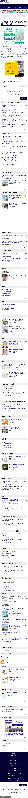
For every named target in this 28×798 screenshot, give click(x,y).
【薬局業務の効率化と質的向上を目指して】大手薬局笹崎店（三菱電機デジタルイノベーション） (18, 328)
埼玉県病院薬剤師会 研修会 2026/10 (11, 404)
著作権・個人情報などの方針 (14, 773)
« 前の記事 (5, 16)
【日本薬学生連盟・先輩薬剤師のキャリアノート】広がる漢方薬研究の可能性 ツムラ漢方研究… (18, 466)
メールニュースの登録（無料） (14, 94)
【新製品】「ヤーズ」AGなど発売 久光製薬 (12, 112)
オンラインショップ (6, 586)
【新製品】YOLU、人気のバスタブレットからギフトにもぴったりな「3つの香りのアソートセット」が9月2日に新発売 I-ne (14, 121)
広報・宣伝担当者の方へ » (21, 748)
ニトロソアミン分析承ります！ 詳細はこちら (13, 81)
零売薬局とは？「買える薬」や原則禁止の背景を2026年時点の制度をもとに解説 (18, 501)
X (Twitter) (8, 657)
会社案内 (14, 753)
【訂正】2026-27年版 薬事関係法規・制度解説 (12, 709)
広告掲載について (14, 765)
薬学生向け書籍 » (23, 475)
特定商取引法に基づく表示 (14, 778)
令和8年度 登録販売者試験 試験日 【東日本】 (13, 566)
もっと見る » (24, 129)
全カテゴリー (14, 7)
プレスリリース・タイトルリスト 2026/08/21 (13, 519)
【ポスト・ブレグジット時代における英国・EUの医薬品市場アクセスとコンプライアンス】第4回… (18, 366)
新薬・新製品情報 (8, 19)
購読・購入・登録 (23, 7)
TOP (2, 19)
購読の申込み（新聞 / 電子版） (14, 91)
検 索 (23, 98)
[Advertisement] (14, 222)
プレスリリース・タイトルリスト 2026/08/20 (13, 523)
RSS (7, 662)
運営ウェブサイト (14, 763)
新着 (9, 7)
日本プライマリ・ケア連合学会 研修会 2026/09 (13, 408)
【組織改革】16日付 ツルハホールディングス (13, 271)
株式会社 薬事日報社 (14, 791)
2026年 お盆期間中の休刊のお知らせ (17, 669)
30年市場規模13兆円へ (7, 289)
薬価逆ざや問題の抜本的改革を (9, 308)
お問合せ (14, 770)
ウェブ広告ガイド (6, 743)
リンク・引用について (14, 775)
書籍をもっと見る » (23, 701)
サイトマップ (14, 755)
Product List (14, 758)
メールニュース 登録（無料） (8, 590)
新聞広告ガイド (5, 745)
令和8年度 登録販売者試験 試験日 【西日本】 (13, 570)
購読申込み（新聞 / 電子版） (8, 582)
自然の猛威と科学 (6, 293)
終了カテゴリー (14, 780)
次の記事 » (23, 16)
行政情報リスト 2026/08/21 (8, 551)
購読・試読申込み (14, 760)
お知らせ (14, 768)
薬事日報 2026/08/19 (7, 445)
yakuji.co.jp (4, 789)
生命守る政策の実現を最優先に (9, 304)
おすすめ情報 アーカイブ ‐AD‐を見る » (18, 168)
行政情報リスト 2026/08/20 (8, 555)
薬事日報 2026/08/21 (7, 442)
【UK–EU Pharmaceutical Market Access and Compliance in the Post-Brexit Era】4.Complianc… (17, 374)
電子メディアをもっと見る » (21, 703)
